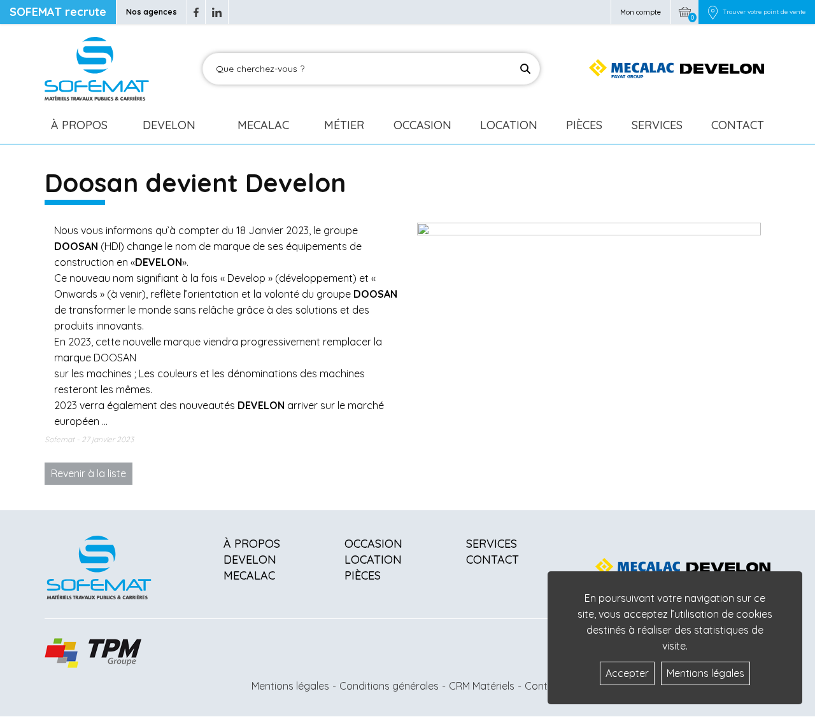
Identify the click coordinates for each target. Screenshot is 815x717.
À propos (251, 543)
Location (508, 125)
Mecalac (263, 125)
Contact (737, 125)
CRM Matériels (481, 686)
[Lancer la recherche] (525, 69)
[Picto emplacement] (713, 12)
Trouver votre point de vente (764, 12)
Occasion (422, 125)
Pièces (584, 125)
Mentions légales (290, 686)
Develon (169, 125)
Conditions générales (389, 686)
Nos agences (151, 12)
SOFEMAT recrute (58, 11)
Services (657, 125)
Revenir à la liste (88, 473)
